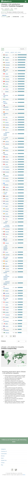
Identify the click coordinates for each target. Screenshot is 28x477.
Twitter (15, 469)
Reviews (3, 456)
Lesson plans (4, 453)
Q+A (23, 16)
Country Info (7, 8)
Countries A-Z (4, 451)
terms (24, 474)
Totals (2, 48)
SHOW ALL (4, 15)
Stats (12, 8)
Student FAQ (3, 460)
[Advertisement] (14, 32)
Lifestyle (15, 8)
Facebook (12, 469)
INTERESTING (16, 16)
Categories (3, 449)
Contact (2, 462)
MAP (9, 16)
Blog (2, 464)
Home (2, 8)
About (2, 458)
